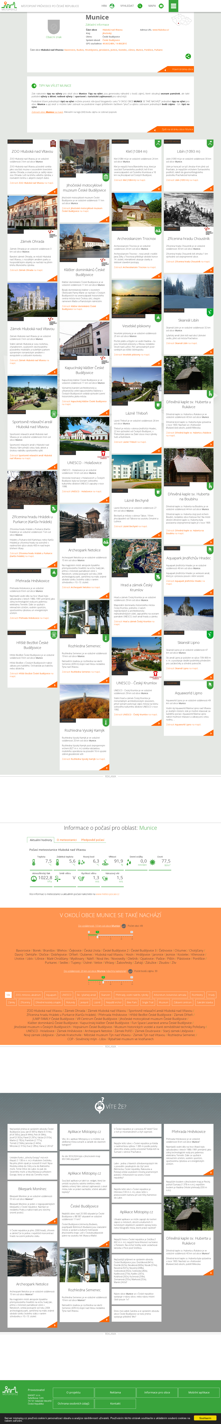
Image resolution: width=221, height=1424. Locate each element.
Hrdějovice (143, 954)
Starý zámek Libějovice (178, 1031)
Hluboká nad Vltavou (113, 29)
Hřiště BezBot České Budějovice (150, 1015)
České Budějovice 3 (143, 950)
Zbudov (164, 963)
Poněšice (148, 49)
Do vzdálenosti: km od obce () (95, 971)
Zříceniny (15, 507)
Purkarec (158, 49)
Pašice (160, 959)
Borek (37, 950)
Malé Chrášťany (57, 959)
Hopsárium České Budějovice (92, 1027)
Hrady (120, 575)
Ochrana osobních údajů (73, 1403)
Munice (97, 17)
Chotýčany (196, 950)
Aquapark (172, 548)
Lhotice (19, 959)
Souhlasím (205, 1418)
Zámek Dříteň (183, 1015)
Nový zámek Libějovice (39, 1035)
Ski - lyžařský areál (174, 310)
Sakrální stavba (68, 259)
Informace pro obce (157, 1392)
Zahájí (139, 963)
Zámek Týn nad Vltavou (149, 1035)
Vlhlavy (109, 963)
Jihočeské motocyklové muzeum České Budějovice (153, 1019)
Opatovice (147, 959)
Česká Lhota (92, 950)
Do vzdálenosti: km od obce (99, 925)
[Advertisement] (110, 800)
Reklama (115, 1392)
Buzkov (80, 49)
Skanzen (68, 540)
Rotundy (70, 1002)
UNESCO (68, 452)
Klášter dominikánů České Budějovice (53, 1023)
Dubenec (86, 954)
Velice (98, 963)
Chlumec (181, 950)
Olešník (133, 959)
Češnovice (165, 950)
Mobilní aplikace (199, 1392)
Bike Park (132, 1002)
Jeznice (113, 49)
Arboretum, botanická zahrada (170, 995)
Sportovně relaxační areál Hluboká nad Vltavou (160, 1011)
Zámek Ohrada (75, 1011)
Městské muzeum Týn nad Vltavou (107, 1035)
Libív (30, 959)
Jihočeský (107, 33)
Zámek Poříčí (123, 1031)
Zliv (174, 963)
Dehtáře (31, 954)
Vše (8, 995)
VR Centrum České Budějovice (97, 1019)
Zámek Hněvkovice (69, 1031)
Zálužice (150, 963)
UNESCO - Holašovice (40, 1031)
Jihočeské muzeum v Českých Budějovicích (42, 1027)
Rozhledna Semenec (181, 1035)
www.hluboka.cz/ (161, 29)
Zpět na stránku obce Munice (177, 129)
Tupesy (76, 963)
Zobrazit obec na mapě (47, 112)
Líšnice (131, 49)
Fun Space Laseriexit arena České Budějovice (162, 1023)
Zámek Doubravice (147, 1031)
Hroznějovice (91, 49)
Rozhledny (67, 636)
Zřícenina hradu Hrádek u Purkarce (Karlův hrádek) (61, 1015)
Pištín (171, 959)
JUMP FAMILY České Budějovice (53, 1019)
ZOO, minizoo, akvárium (20, 141)
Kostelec (122, 49)
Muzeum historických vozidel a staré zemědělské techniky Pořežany (160, 1027)
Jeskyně (84, 1002)
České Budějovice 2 (115, 950)
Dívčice (44, 954)
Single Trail (147, 1002)
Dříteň (73, 954)
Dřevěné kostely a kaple (176, 392)
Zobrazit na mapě (31, 182)
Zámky (16, 231)
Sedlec (64, 963)
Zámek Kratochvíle (68, 1035)
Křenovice (197, 954)
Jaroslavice (104, 49)
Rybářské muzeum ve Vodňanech (131, 1039)
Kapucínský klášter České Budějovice (104, 1023)
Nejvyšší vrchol (120, 141)
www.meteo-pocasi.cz (107, 894)
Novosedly (118, 959)
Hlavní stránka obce (182, 69)
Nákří (90, 959)
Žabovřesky (124, 963)
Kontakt (115, 1403)
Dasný (19, 954)
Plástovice (183, 959)
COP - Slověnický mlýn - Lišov (87, 1039)
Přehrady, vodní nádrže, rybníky (24, 571)
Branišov (49, 950)
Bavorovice (69, 49)
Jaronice (158, 954)
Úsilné (87, 963)
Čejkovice (75, 950)
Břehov (62, 950)
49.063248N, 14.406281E (115, 43)
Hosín (130, 954)
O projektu (73, 1392)
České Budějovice (111, 40)
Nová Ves (103, 959)
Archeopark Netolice (98, 1031)
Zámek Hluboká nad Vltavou (107, 1011)
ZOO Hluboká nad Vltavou (44, 1011)
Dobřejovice (59, 954)
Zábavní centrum (16, 412)
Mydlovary (77, 959)
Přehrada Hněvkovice (112, 1015)
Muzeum (68, 175)
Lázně (120, 403)
